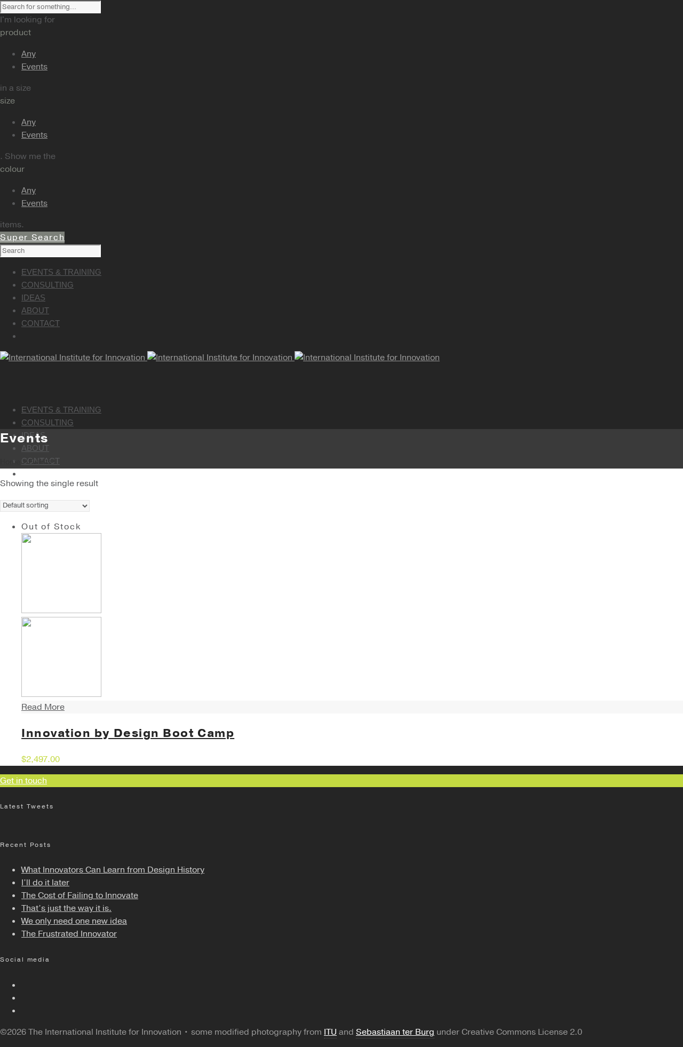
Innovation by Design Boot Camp (127, 733)
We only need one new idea (74, 921)
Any (28, 54)
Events (34, 67)
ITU (330, 1032)
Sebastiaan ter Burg (395, 1032)
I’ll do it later (45, 883)
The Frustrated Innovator (69, 934)
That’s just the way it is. (66, 908)
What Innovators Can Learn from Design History (112, 870)
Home (10, 462)
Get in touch (23, 781)
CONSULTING (47, 422)
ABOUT (35, 448)
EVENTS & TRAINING (61, 409)
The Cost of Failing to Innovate (79, 895)
